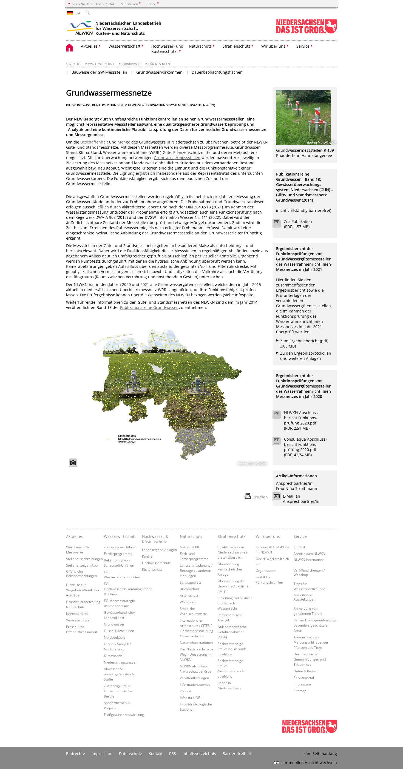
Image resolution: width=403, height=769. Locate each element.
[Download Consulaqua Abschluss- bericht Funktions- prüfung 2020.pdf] (279, 442)
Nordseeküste (114, 637)
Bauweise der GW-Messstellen (99, 72)
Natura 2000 (189, 547)
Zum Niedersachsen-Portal (93, 4)
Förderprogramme (118, 553)
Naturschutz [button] (200, 46)
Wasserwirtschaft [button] (124, 46)
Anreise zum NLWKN (309, 553)
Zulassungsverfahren (120, 547)
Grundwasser (131, 64)
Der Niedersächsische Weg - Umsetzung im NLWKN (197, 654)
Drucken (260, 497)
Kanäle (147, 556)
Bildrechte (75, 753)
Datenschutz (130, 753)
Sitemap (300, 690)
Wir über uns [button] (273, 46)
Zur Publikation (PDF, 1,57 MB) (298, 224)
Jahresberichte (77, 613)
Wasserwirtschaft (101, 64)
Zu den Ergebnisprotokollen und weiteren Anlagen (305, 356)
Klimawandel (113, 655)
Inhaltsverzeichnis (199, 753)
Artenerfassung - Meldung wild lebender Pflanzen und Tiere (311, 642)
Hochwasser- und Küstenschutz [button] (167, 49)
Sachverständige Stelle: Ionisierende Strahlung (232, 648)
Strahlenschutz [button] (236, 46)
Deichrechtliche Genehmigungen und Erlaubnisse (310, 659)
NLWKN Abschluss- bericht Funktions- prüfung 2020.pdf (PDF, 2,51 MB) (301, 420)
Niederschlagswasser (120, 662)
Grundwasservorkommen (159, 72)
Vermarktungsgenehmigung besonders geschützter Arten (315, 625)
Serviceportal (304, 677)
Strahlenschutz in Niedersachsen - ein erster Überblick (233, 552)
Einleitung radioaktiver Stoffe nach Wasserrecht (235, 603)
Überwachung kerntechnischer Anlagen (230, 569)
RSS (172, 753)
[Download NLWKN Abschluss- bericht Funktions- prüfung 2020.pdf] (279, 416)
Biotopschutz (190, 589)
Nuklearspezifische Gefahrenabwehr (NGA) (232, 631)
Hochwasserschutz (156, 563)
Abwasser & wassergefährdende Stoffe (119, 674)
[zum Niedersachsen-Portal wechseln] (306, 32)
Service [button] (303, 46)
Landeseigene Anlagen (159, 549)
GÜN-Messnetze (159, 64)
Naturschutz (191, 536)
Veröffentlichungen (194, 678)
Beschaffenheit (94, 142)
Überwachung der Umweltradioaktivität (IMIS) (233, 586)
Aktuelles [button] (89, 46)
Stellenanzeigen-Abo (82, 565)
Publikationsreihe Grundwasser (149, 307)
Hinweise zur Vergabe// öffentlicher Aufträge (83, 590)
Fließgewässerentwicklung (124, 714)
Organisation (266, 570)
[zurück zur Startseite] (114, 29)
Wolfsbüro (187, 602)
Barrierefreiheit (237, 753)
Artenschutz (189, 595)
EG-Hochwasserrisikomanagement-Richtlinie (128, 588)
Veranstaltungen (78, 620)
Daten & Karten (305, 671)
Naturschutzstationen (196, 642)
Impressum (302, 684)
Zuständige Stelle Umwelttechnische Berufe (118, 691)
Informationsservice (195, 684)
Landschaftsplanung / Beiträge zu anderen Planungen (196, 570)
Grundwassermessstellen (177, 157)
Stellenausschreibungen (84, 558)
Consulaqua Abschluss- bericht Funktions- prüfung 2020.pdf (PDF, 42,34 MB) (305, 447)
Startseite (73, 64)
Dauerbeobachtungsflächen (217, 72)
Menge (124, 142)
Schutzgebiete (191, 582)
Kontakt (185, 691)
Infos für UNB (190, 697)
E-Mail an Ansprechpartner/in (301, 498)
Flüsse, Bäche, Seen (119, 631)
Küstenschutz (152, 569)
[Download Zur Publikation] (279, 225)
